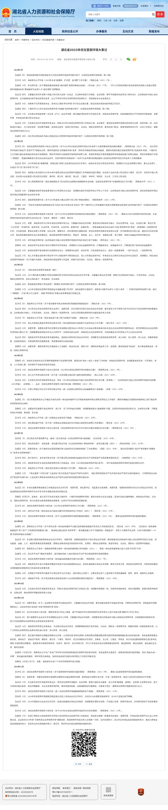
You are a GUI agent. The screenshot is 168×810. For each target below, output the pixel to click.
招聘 (122, 20)
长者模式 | (145, 6)
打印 (79, 764)
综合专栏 (36, 40)
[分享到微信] (128, 59)
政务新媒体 (108, 795)
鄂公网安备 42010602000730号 (22, 796)
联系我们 (66, 788)
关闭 (90, 764)
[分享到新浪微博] (134, 59)
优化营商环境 (48, 40)
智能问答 (117, 6)
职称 (99, 20)
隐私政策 (77, 788)
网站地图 (56, 788)
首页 (17, 40)
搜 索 (160, 14)
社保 (115, 20)
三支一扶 (107, 20)
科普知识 (61, 40)
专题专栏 (25, 40)
